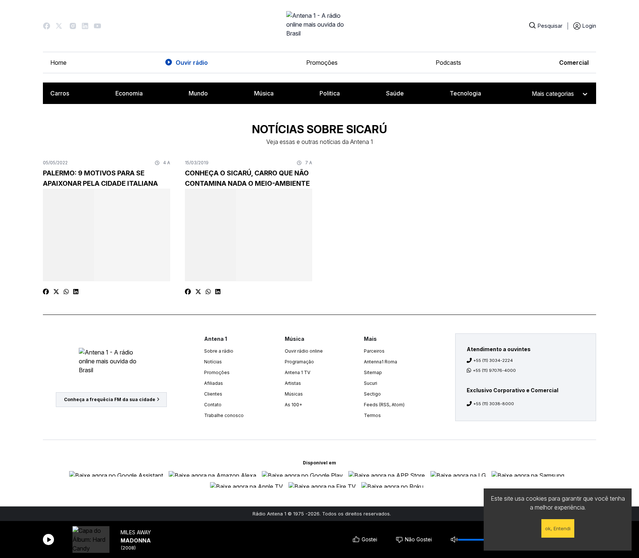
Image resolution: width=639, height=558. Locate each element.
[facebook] (46, 291)
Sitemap (373, 372)
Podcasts (448, 62)
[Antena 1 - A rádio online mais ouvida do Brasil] (319, 26)
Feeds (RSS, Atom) (384, 404)
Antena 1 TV (297, 372)
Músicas (294, 394)
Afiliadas (213, 383)
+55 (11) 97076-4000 (494, 370)
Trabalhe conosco (224, 415)
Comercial (574, 62)
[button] (46, 26)
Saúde (395, 93)
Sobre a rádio (218, 351)
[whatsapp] (66, 291)
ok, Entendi (558, 528)
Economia (129, 93)
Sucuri (370, 383)
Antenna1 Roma (380, 361)
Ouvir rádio (192, 62)
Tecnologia (465, 93)
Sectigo (372, 394)
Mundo (198, 93)
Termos (372, 415)
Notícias (213, 361)
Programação (299, 361)
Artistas (293, 383)
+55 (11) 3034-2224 (493, 360)
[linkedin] (75, 291)
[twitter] (56, 291)
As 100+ (293, 404)
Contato (213, 404)
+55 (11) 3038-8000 (493, 403)
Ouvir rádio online (304, 351)
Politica (330, 93)
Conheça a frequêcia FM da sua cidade (109, 399)
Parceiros (374, 351)
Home (58, 62)
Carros (59, 93)
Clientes (213, 394)
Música (264, 93)
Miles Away (136, 532)
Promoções (322, 62)
